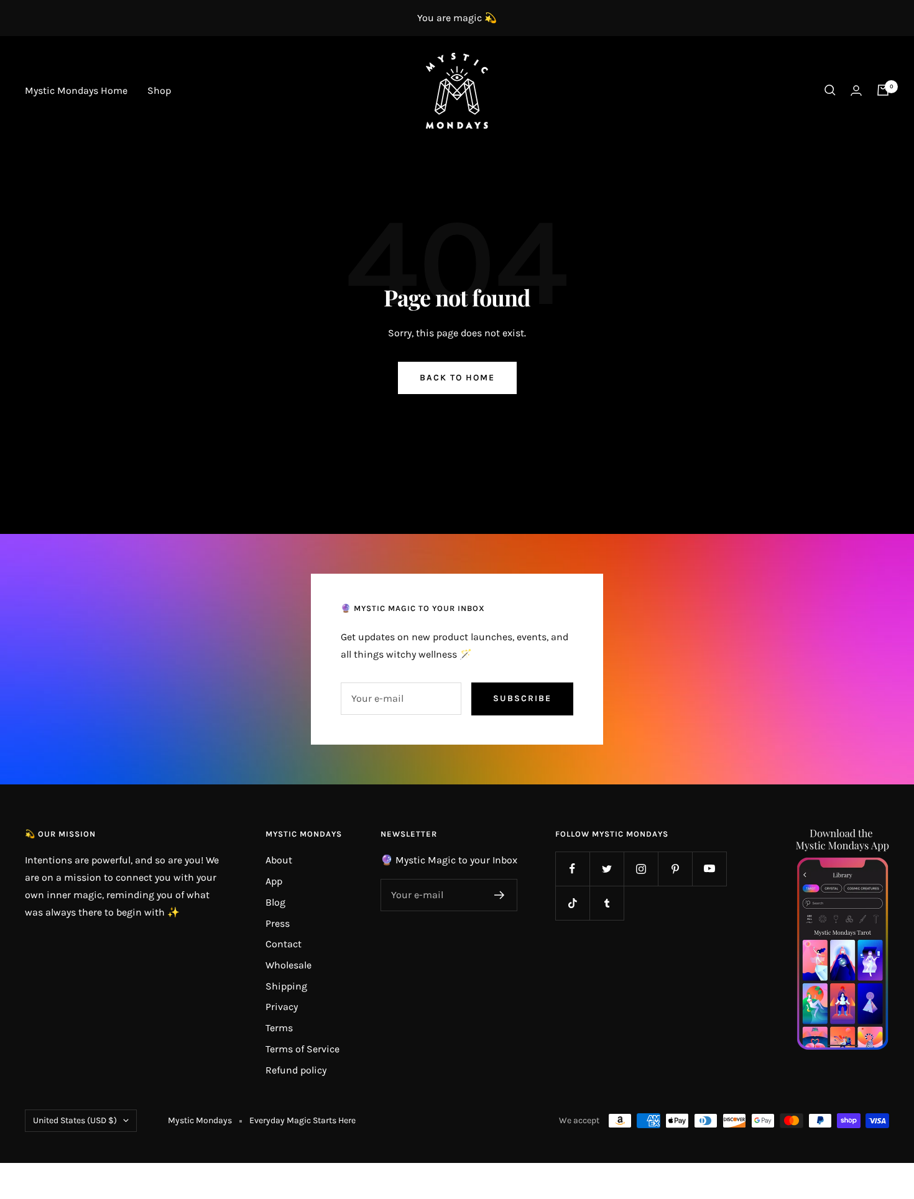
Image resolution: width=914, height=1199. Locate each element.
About (278, 860)
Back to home (457, 377)
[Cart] (883, 90)
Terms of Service (302, 1049)
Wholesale (288, 965)
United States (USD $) (75, 1120)
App (273, 881)
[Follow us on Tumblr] (606, 903)
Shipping (286, 986)
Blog (275, 902)
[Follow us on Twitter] (606, 869)
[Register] (499, 895)
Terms (279, 1028)
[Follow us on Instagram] (641, 869)
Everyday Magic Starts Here (302, 1120)
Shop (159, 90)
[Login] (856, 90)
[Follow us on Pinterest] (675, 869)
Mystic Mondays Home (76, 90)
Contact (283, 944)
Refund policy (295, 1070)
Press (277, 923)
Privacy (281, 1007)
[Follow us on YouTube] (709, 869)
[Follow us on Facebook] (572, 869)
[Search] (830, 90)
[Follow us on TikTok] (572, 903)
